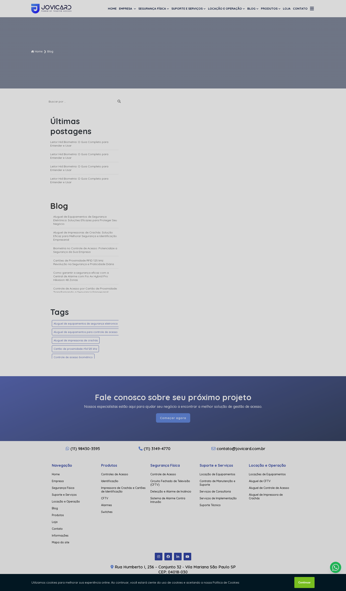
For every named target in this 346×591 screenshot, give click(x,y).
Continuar (304, 582)
